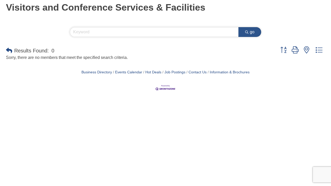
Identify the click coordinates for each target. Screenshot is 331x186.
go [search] (252, 32)
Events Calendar (128, 72)
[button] (9, 50)
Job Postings (174, 72)
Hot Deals (153, 72)
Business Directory (96, 72)
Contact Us (198, 72)
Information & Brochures (230, 72)
